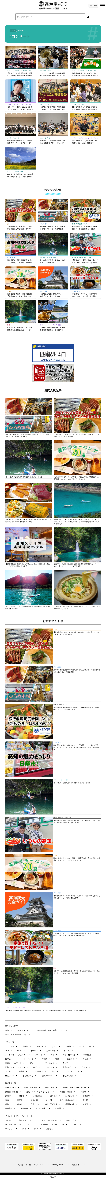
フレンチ (41, 1046)
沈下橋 (23, 1096)
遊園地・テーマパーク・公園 (76, 1088)
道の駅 (21, 1104)
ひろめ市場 (39, 1096)
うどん (56, 1046)
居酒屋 (46, 1059)
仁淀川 (59, 1108)
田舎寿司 (72, 1059)
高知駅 (87, 1100)
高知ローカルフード (14, 1063)
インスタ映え (43, 1108)
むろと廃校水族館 (68, 1100)
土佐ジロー (11, 1076)
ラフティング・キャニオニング (19, 1124)
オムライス (51, 1067)
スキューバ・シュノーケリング (53, 1124)
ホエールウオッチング (50, 1120)
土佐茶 (69, 1046)
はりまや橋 (71, 1096)
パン (8, 1051)
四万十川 (55, 1096)
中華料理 (89, 1055)
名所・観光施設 (32, 1088)
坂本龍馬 (88, 1096)
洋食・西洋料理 (70, 1055)
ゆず (36, 1067)
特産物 (23, 1071)
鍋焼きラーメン (49, 1076)
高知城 (85, 1092)
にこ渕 (50, 1100)
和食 (54, 1055)
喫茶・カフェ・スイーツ (16, 1067)
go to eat (36, 1051)
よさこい (51, 1129)
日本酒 (9, 1059)
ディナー (35, 1063)
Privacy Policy (60, 1165)
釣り (25, 1129)
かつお (21, 1051)
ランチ (67, 1063)
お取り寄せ (52, 1051)
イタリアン (70, 1051)
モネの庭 (36, 1100)
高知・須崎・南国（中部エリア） (52, 1030)
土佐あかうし (69, 1067)
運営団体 (78, 1165)
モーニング (51, 1063)
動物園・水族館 (13, 1092)
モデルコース (12, 1088)
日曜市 (35, 1104)
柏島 (8, 1104)
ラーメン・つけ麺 (27, 1059)
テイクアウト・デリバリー (17, 1055)
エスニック (11, 1046)
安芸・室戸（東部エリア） (17, 1034)
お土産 (9, 1071)
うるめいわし (29, 1076)
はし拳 (9, 1120)
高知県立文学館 (27, 1120)
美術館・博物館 (67, 1092)
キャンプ (71, 1120)
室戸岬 (21, 1100)
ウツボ (68, 1071)
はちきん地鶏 (69, 1076)
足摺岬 (9, 1096)
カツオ (87, 1059)
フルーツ (40, 1055)
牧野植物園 (71, 1104)
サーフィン (11, 1129)
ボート (76, 1124)
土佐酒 (26, 1046)
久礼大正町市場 (52, 1104)
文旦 (58, 1059)
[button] (87, 16)
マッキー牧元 (39, 1071)
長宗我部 (10, 1108)
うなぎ (86, 1067)
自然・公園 (51, 1088)
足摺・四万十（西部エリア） (18, 1030)
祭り (37, 1129)
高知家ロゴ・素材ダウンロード (33, 1165)
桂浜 (8, 1100)
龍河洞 (87, 1104)
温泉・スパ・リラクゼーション (40, 1092)
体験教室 (26, 1108)
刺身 (55, 1071)
